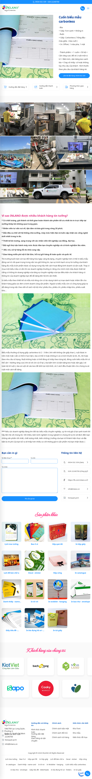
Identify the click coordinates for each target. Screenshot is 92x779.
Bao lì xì (22, 759)
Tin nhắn (5, 467)
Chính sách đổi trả (59, 733)
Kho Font (76, 728)
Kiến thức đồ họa (80, 737)
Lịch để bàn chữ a (57, 759)
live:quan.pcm (11, 740)
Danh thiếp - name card (27, 764)
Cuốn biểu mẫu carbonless (75, 764)
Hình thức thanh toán (38, 731)
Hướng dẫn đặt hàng (37, 735)
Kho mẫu (76, 733)
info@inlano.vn (11, 744)
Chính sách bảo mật (60, 728)
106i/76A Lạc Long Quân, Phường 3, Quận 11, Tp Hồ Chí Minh (14, 731)
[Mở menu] (88, 8)
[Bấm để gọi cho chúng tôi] (82, 8)
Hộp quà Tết (32, 759)
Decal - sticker (71, 759)
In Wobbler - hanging (55, 764)
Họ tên (33, 458)
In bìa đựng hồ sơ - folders (61, 770)
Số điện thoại (7, 458)
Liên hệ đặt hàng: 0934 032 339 (74, 76)
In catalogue (11, 764)
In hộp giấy (43, 759)
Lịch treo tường (11, 759)
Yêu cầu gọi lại (30, 499)
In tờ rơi (41, 764)
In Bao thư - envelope (19, 770)
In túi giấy (77, 770)
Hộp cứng (83, 759)
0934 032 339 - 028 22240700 (12, 735)
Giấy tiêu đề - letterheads (39, 770)
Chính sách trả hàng (60, 737)
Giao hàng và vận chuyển (38, 739)
